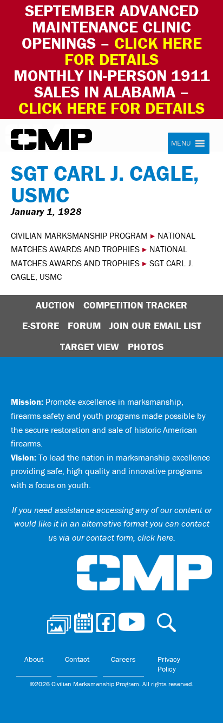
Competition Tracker (135, 305)
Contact (77, 659)
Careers (123, 659)
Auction (55, 305)
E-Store (40, 325)
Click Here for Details (111, 108)
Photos (145, 346)
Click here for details (133, 51)
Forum (84, 325)
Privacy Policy (169, 664)
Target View (89, 346)
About (33, 659)
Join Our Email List (155, 325)
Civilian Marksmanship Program (51, 139)
